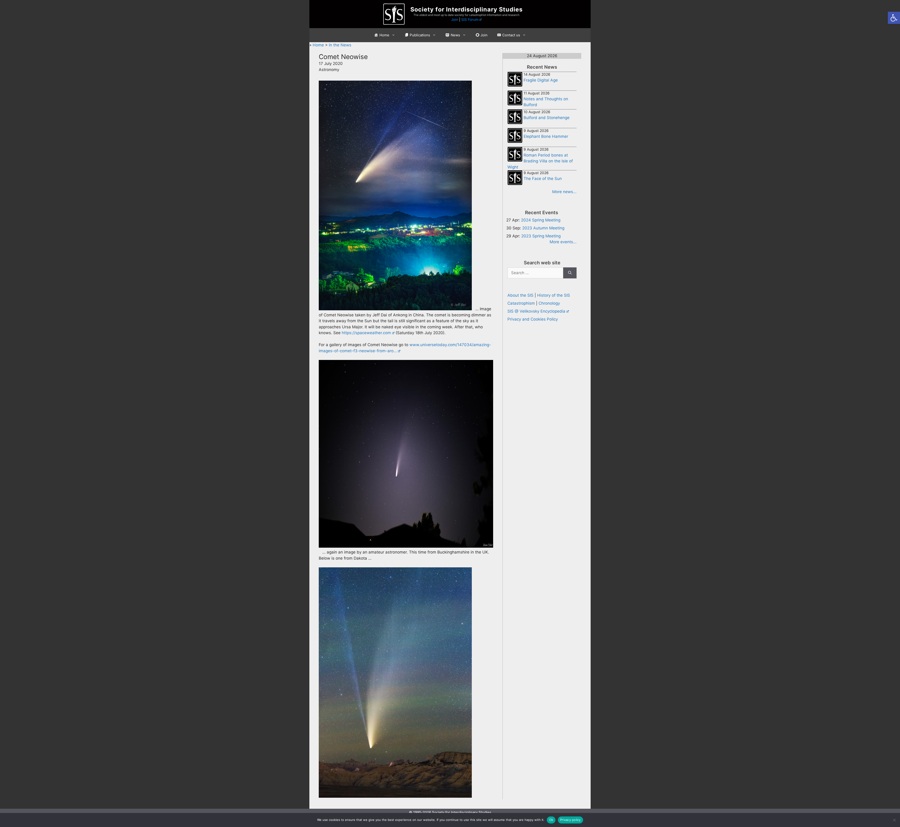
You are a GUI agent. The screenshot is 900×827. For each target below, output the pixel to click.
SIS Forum (469, 19)
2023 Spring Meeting (541, 236)
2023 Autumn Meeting (543, 228)
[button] (894, 18)
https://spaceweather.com (366, 332)
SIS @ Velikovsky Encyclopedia (536, 311)
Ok (551, 820)
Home (319, 45)
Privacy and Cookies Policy (532, 319)
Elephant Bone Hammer (546, 136)
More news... (564, 191)
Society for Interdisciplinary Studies (466, 9)
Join (454, 19)
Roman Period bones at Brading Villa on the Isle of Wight (540, 161)
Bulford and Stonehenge (547, 117)
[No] (894, 820)
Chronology (549, 303)
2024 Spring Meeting (540, 220)
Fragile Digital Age (541, 80)
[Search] (570, 273)
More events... (563, 241)
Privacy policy (570, 820)
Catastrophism (521, 303)
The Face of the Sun (543, 178)
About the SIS (520, 295)
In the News (340, 45)
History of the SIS (553, 295)
